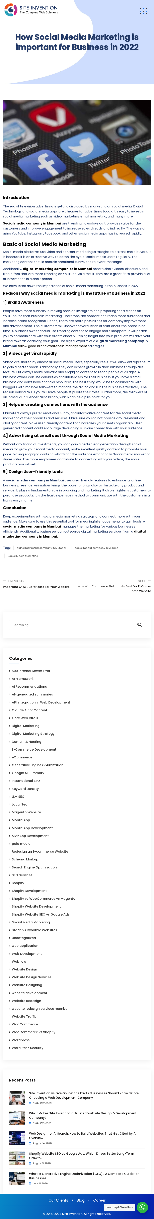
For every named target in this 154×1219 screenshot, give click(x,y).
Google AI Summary (28, 773)
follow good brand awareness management (53, 346)
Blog (81, 1200)
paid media (21, 843)
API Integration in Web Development (41, 702)
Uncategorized (24, 938)
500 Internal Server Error (31, 671)
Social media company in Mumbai (32, 223)
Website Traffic (24, 1016)
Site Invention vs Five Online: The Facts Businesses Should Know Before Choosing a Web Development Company (84, 1095)
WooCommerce (25, 1024)
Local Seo (19, 804)
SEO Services (22, 875)
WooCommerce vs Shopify (33, 1032)
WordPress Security (27, 1048)
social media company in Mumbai (32, 526)
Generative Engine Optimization (37, 765)
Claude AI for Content (29, 710)
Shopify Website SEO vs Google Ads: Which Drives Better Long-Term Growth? (81, 1155)
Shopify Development (29, 890)
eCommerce (22, 757)
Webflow (19, 961)
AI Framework (23, 678)
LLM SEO (18, 796)
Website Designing (27, 985)
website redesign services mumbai (40, 1008)
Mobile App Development (32, 828)
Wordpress (21, 1040)
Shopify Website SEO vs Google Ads (41, 914)
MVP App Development (30, 836)
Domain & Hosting (26, 741)
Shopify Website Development (36, 906)
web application (25, 945)
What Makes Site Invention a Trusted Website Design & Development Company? (83, 1115)
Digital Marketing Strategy (33, 733)
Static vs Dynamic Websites (34, 930)
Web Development (27, 953)
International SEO (26, 780)
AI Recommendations (29, 686)
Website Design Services (32, 977)
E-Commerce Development (34, 749)
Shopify (18, 883)
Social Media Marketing (23, 556)
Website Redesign (26, 1001)
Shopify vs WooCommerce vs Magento (43, 898)
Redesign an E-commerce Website (40, 851)
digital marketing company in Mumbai (41, 548)
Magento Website (26, 812)
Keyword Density (25, 788)
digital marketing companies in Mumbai (57, 269)
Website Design (24, 969)
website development (29, 993)
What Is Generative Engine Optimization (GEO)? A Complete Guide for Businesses (84, 1176)
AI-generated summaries (32, 694)
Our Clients (58, 1200)
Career (99, 1200)
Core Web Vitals (25, 718)
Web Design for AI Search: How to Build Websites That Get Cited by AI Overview (82, 1135)
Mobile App (21, 820)
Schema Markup (25, 859)
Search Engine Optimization (34, 867)
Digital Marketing (26, 726)
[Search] (138, 625)
